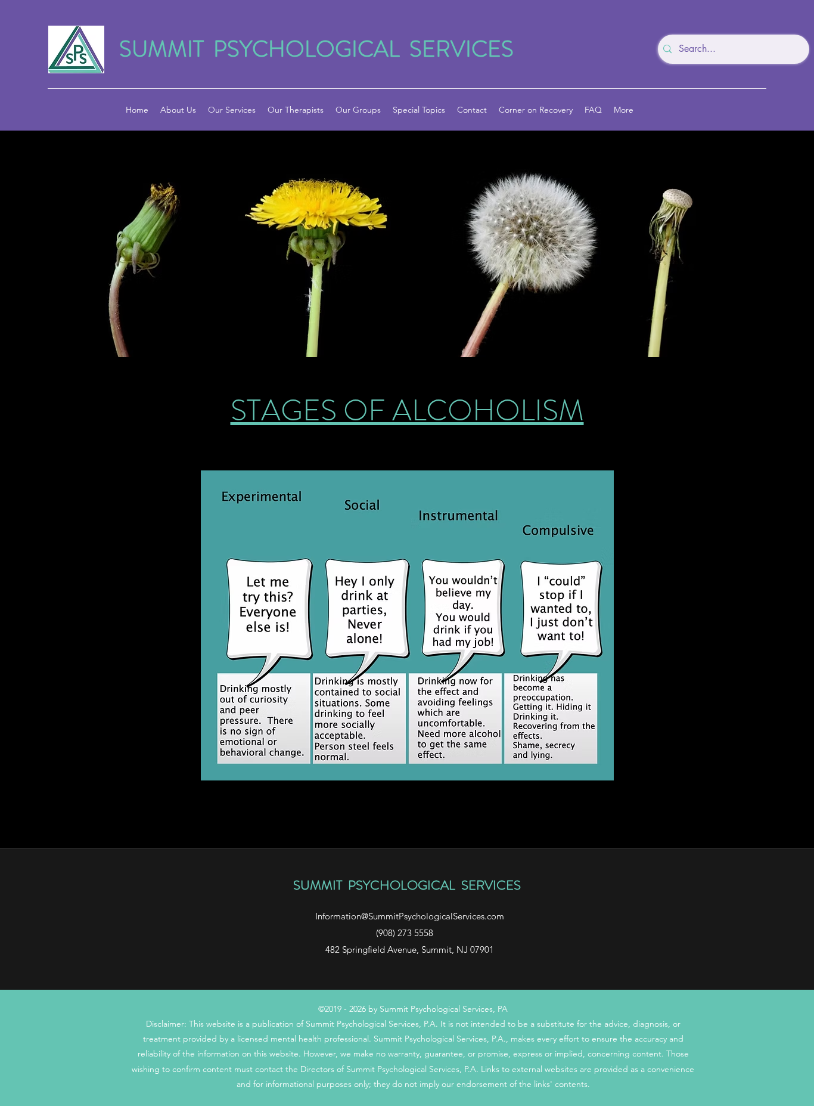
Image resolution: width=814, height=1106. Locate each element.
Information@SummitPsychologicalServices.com (409, 916)
